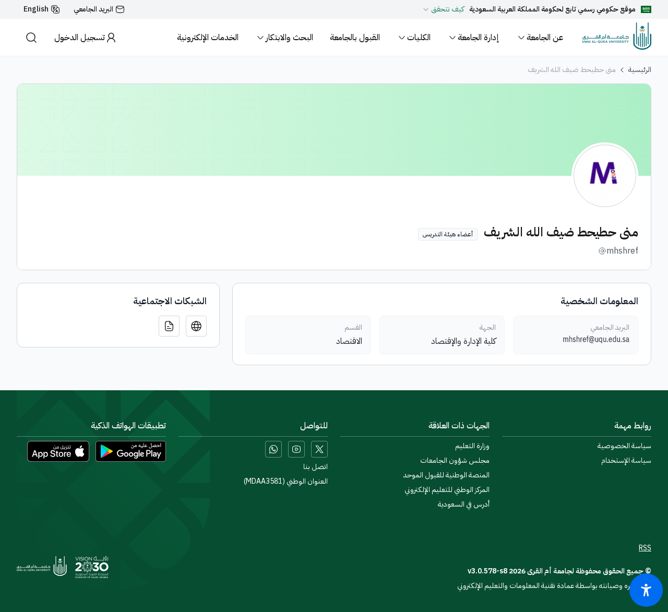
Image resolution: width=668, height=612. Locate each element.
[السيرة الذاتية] (169, 326)
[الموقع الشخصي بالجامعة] (196, 326)
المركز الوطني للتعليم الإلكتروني (447, 490)
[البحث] (31, 37)
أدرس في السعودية (464, 504)
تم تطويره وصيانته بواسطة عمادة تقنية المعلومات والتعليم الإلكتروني (554, 585)
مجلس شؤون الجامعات (455, 460)
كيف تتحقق (447, 9)
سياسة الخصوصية (624, 446)
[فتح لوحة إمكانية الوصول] (646, 590)
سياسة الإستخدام (626, 460)
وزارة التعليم (472, 446)
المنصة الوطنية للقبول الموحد (446, 475)
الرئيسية (639, 70)
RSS (645, 548)
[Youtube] (296, 449)
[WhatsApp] (273, 449)
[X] (319, 449)
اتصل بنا (315, 467)
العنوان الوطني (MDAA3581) (286, 481)
